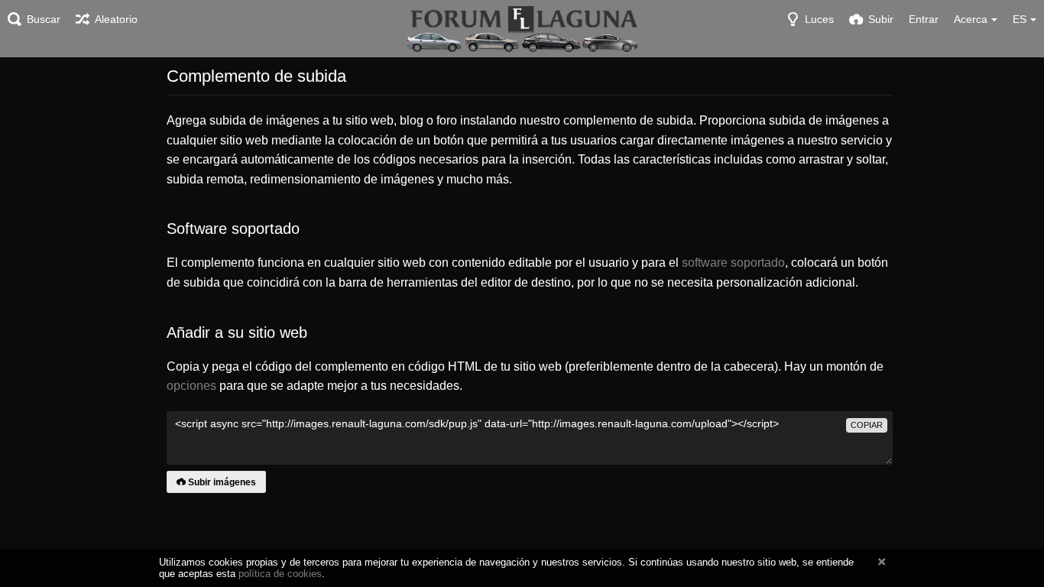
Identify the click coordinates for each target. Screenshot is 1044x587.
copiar (867, 425)
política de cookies (280, 573)
